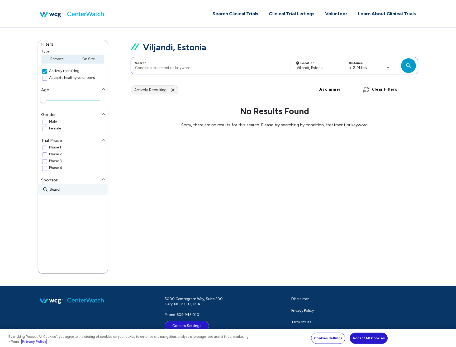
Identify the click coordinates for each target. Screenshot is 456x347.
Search (140, 63)
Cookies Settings (186, 326)
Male (53, 121)
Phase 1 (55, 147)
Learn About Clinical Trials (387, 14)
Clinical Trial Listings (292, 14)
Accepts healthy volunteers (72, 78)
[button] (73, 44)
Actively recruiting (64, 71)
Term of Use (301, 322)
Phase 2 (55, 154)
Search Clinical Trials (235, 14)
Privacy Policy (302, 310)
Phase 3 (55, 161)
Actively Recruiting (150, 90)
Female (55, 128)
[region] (228, 338)
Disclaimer (300, 299)
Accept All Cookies (368, 338)
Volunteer (336, 14)
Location (307, 63)
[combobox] (210, 65)
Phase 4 (55, 168)
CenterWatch (72, 13)
